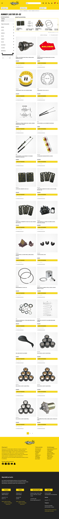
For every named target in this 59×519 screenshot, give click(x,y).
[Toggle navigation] (2, 3)
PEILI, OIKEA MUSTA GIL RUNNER (21, 353)
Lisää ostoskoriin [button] (20, 63)
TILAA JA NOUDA (50, 452)
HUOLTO (36, 453)
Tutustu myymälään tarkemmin (8, 503)
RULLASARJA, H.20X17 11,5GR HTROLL (44, 353)
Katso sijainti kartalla (6, 501)
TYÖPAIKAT (37, 452)
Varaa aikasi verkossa (49, 511)
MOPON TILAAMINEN (51, 453)
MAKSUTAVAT (49, 455)
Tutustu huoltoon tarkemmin (50, 509)
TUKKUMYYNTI (38, 455)
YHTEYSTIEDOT (38, 450)
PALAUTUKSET (49, 457)
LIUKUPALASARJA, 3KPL (41, 254)
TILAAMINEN (49, 451)
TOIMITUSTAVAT (50, 456)
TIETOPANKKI (37, 457)
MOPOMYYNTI (37, 451)
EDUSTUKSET (37, 458)
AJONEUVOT (37, 456)
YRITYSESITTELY (38, 448)
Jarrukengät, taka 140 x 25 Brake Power (24, 90)
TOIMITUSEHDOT (50, 450)
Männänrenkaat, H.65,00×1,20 (21, 287)
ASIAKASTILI (49, 458)
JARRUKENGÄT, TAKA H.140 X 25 (43, 90)
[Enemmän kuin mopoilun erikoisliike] (13, 3)
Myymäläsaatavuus (20, 67)
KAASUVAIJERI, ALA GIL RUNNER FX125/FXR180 (45, 123)
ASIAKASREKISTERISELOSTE (52, 448)
